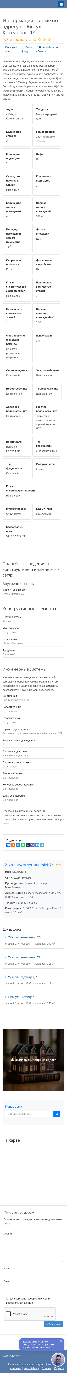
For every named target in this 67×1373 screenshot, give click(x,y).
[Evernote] (23, 845)
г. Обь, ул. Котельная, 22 (23, 957)
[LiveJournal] (28, 845)
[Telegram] (42, 845)
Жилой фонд (31, 1368)
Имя (6, 1268)
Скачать (46, 1368)
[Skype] (37, 845)
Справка (59, 1368)
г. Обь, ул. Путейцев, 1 (21, 977)
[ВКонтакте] (8, 845)
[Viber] (32, 845)
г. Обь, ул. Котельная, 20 (23, 937)
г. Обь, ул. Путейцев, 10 (22, 997)
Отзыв (8, 1233)
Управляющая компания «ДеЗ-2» (33, 864)
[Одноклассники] (13, 845)
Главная (13, 1364)
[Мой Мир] (18, 845)
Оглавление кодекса (33, 1364)
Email (7, 1281)
